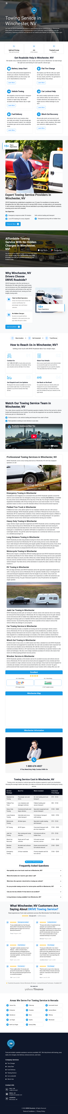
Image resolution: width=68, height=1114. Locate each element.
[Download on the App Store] (43, 250)
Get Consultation (12, 327)
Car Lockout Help (48, 91)
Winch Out (10, 1079)
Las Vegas (12, 1019)
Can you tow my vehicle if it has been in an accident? (23, 892)
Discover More (11, 224)
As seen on (34, 986)
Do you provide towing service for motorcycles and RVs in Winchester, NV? (30, 886)
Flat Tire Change (48, 68)
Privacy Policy (41, 1111)
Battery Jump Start (19, 68)
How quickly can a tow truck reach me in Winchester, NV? (24, 870)
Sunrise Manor (52, 1010)
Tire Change (11, 1063)
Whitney (51, 1015)
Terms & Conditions (29, 1111)
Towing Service (12, 1073)
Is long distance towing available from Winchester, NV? (24, 897)
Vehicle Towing (18, 91)
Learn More (11, 82)
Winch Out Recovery (49, 114)
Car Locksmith (11, 1076)
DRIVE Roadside (30, 1108)
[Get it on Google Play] (56, 250)
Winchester (51, 1019)
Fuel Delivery (17, 114)
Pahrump (31, 1005)
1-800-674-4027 (13, 363)
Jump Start (10, 1066)
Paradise (31, 1010)
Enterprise (12, 1010)
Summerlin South (53, 1005)
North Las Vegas (14, 1024)
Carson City (13, 1005)
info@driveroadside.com (15, 1094)
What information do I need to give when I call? (21, 876)
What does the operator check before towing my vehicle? (25, 881)
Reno (30, 1015)
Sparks (31, 1019)
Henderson (12, 1015)
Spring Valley (32, 1024)
